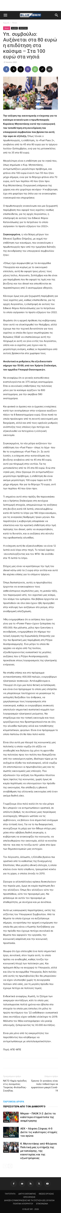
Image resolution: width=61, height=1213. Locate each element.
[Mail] (22, 1183)
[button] (5, 15)
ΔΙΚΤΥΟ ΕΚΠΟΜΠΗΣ (27, 1193)
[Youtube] (47, 1183)
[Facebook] (6, 69)
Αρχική (6, 22)
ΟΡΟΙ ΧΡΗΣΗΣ (29, 1197)
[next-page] (10, 1166)
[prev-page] (5, 1166)
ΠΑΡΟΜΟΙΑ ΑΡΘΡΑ (13, 1101)
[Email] (21, 69)
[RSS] (30, 1183)
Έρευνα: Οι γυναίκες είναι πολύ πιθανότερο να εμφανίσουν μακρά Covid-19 (44, 1085)
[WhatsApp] (35, 69)
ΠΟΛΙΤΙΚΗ (23, 28)
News (14, 22)
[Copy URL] (42, 69)
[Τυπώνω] (49, 69)
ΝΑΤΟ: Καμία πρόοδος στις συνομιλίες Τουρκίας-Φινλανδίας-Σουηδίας (15, 1085)
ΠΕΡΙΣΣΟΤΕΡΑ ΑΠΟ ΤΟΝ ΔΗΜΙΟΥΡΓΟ (24, 1106)
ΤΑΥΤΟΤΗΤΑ (10, 1193)
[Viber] (28, 69)
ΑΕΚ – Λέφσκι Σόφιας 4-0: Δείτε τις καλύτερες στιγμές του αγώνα (38, 1132)
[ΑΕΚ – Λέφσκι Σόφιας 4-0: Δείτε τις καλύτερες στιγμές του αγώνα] (11, 1132)
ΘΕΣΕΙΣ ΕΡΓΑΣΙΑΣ (46, 1193)
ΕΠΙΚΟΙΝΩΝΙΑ (42, 1203)
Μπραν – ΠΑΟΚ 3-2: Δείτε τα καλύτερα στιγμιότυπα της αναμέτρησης (38, 1117)
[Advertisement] (30, 5)
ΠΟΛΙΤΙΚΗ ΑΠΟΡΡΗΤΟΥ (23, 1203)
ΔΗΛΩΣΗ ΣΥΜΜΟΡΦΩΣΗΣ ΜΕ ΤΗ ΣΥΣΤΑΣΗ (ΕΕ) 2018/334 (29, 1200)
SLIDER (14, 28)
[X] (13, 69)
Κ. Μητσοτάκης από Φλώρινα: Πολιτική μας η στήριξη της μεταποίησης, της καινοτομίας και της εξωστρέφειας (38, 1151)
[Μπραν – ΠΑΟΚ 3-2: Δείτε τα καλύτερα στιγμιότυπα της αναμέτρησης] (11, 1117)
